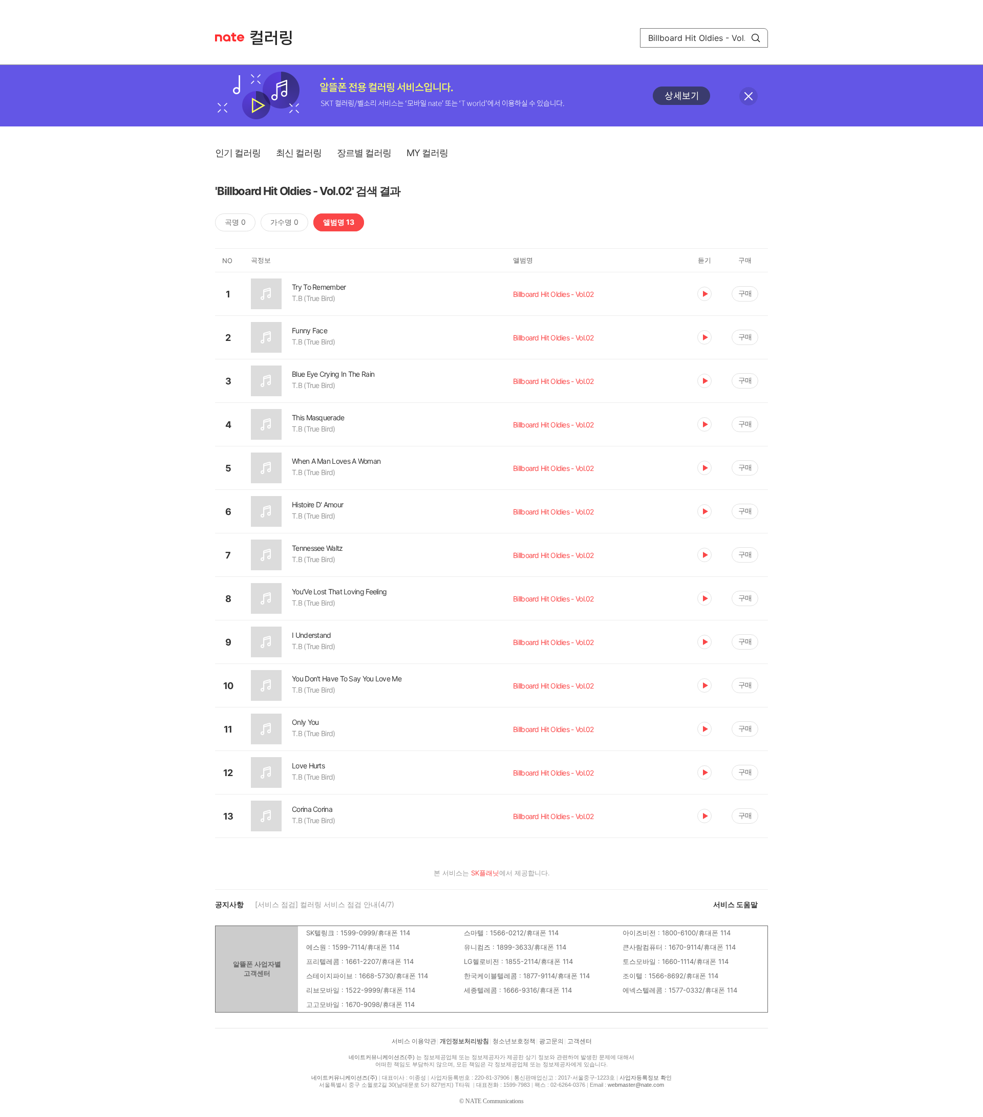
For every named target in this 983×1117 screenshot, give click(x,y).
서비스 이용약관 (414, 1041)
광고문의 (551, 1041)
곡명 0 (235, 222)
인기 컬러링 (238, 152)
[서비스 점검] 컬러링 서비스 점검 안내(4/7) (324, 904)
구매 (745, 293)
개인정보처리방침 (464, 1041)
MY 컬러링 (427, 152)
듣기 (704, 294)
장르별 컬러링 (364, 152)
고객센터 (579, 1041)
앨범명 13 (338, 222)
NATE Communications (494, 1101)
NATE (229, 37)
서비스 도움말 (735, 904)
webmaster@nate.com (636, 1085)
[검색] (755, 38)
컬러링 (276, 38)
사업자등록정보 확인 (645, 1078)
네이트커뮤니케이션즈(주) (382, 1057)
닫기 (748, 96)
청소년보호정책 (514, 1041)
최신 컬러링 (299, 152)
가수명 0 (284, 222)
